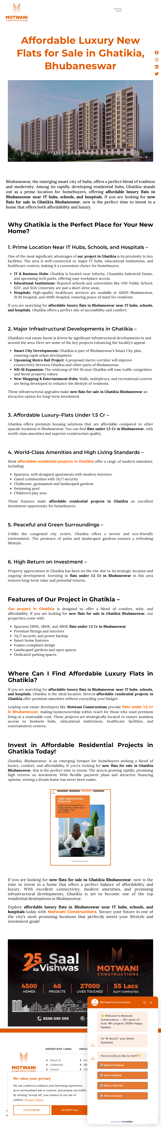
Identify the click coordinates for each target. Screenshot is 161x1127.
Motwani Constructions (115, 1002)
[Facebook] (157, 53)
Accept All (70, 1110)
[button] (117, 10)
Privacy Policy (34, 1099)
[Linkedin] (157, 67)
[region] (51, 1095)
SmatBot (127, 1121)
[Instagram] (157, 60)
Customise (31, 1110)
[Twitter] (157, 74)
